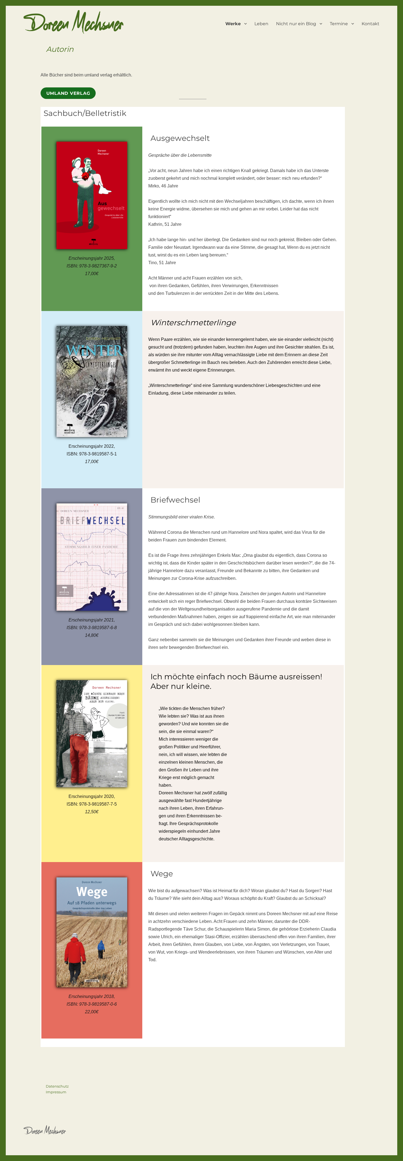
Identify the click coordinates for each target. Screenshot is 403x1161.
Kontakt (370, 23)
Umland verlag (68, 93)
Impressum (56, 1092)
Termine (339, 23)
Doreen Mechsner (73, 27)
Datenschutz (57, 1086)
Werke (233, 23)
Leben (261, 23)
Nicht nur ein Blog (296, 23)
